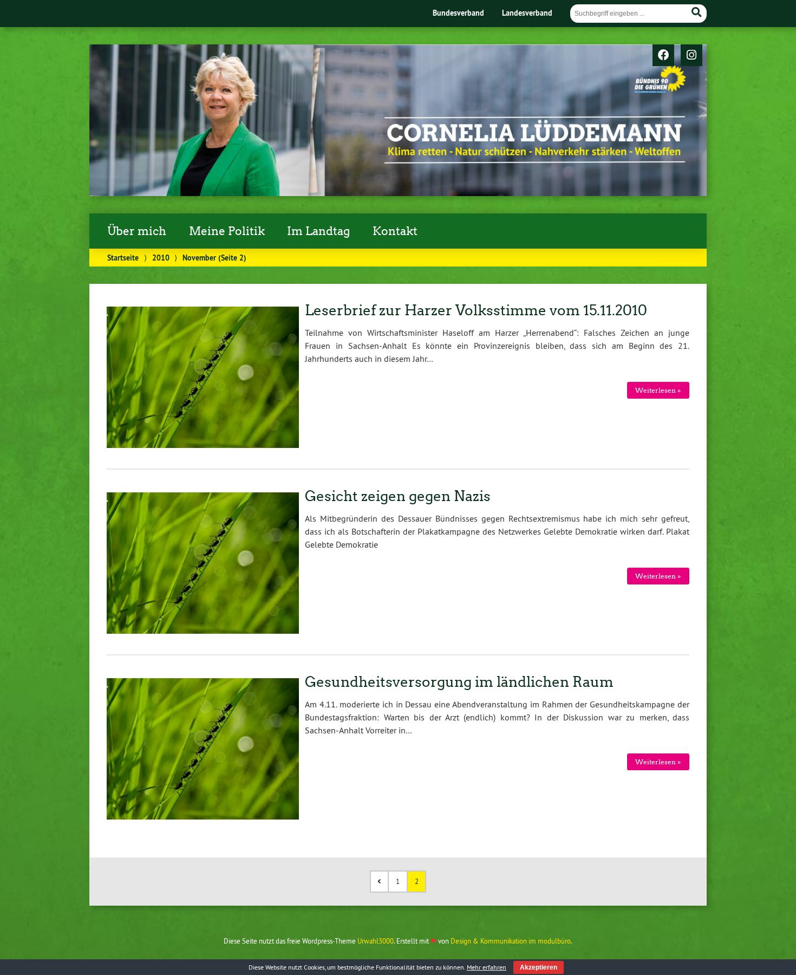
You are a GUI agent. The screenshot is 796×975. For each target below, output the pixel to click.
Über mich (136, 231)
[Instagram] (691, 55)
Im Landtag (318, 231)
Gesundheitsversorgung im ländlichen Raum (459, 682)
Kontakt (395, 231)
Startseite (123, 257)
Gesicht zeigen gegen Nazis (398, 496)
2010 (160, 257)
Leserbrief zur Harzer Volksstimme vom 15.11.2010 (476, 310)
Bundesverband (458, 13)
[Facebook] (663, 55)
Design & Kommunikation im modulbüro (511, 941)
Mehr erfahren (486, 967)
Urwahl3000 (375, 941)
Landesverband (527, 13)
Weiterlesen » (658, 390)
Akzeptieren (538, 967)
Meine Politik (227, 231)
